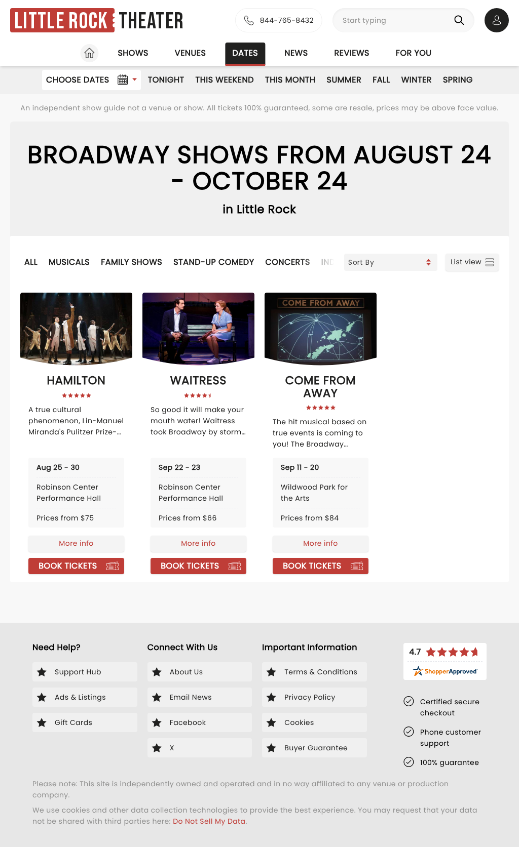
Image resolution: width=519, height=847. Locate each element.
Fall (381, 80)
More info (76, 543)
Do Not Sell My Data (209, 821)
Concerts (287, 262)
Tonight (166, 80)
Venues (190, 53)
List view (466, 262)
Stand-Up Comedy (213, 262)
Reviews (352, 53)
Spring (458, 80)
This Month (290, 80)
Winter (416, 80)
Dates (245, 53)
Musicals (69, 262)
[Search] (461, 20)
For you (414, 53)
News (296, 53)
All (31, 262)
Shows (133, 53)
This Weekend (225, 80)
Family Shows (131, 262)
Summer (344, 80)
